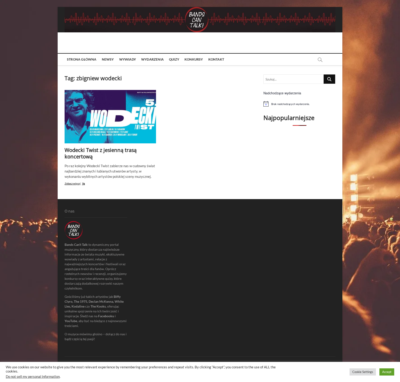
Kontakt (216, 59)
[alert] (299, 104)
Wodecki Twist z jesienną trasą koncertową (101, 153)
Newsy (108, 59)
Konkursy (193, 59)
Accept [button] (386, 372)
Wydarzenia (152, 59)
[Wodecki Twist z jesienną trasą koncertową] (110, 116)
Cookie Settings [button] (362, 372)
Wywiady (127, 59)
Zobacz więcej (79, 184)
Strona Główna (82, 59)
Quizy (174, 59)
